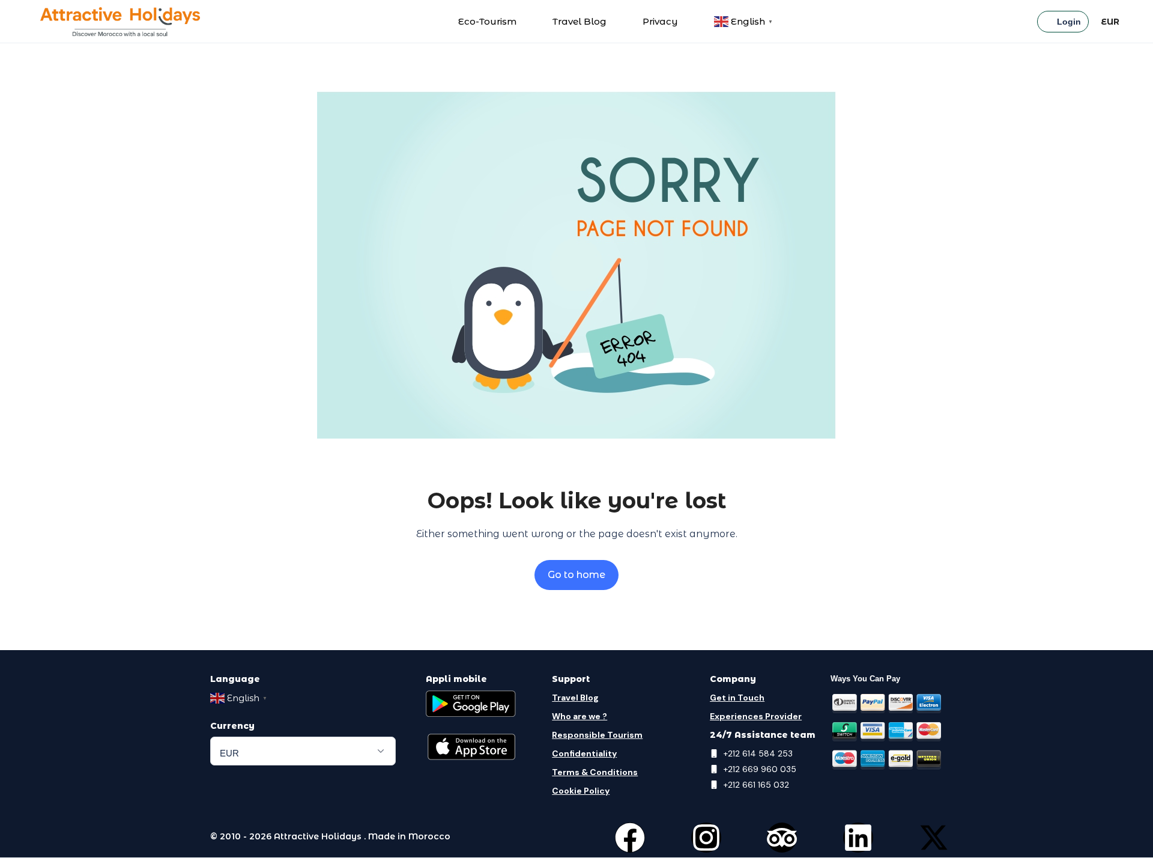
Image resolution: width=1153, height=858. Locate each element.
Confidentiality (584, 753)
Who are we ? (579, 716)
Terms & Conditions (595, 772)
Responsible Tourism (597, 734)
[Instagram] (706, 838)
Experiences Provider (756, 716)
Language (235, 679)
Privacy (660, 21)
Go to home (576, 574)
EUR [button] (1110, 21)
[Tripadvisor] (782, 838)
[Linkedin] (858, 838)
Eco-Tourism (487, 21)
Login (1069, 21)
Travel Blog (579, 21)
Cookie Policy (581, 790)
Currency (232, 725)
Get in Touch (737, 697)
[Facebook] (630, 838)
